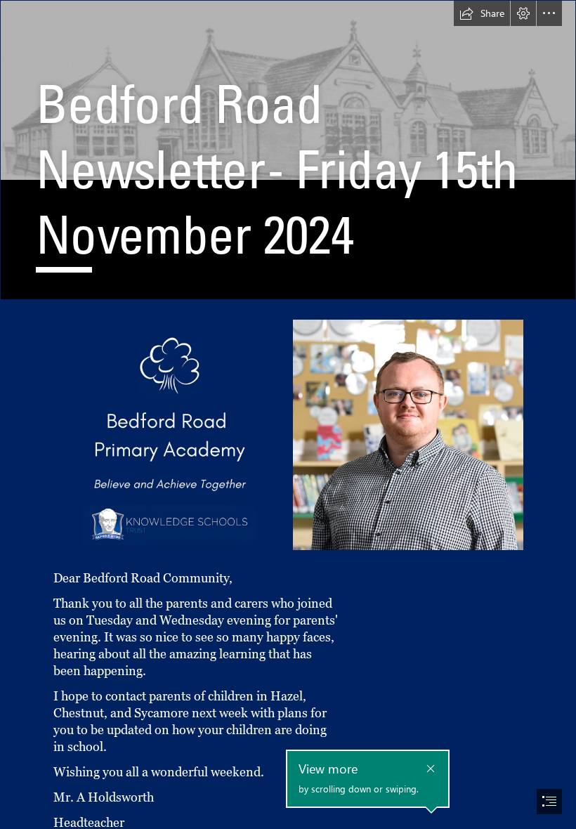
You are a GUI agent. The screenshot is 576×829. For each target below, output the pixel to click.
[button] (482, 13)
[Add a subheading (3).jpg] (168, 434)
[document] (288, 414)
